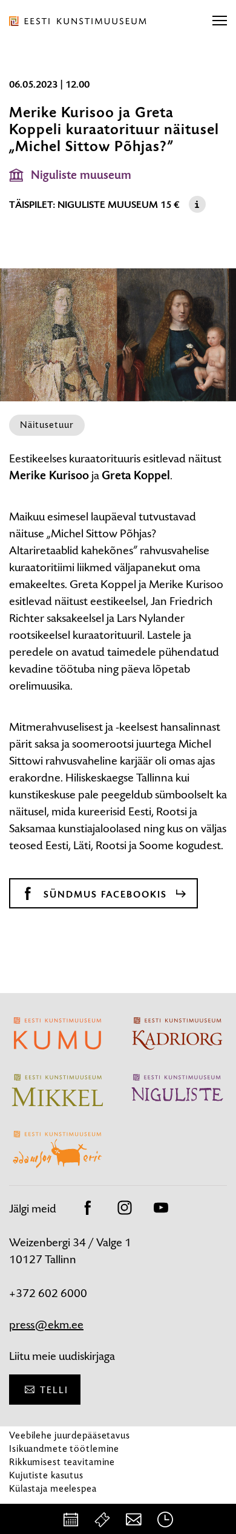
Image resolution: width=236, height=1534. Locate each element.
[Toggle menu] (219, 21)
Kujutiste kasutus (46, 1475)
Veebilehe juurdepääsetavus (69, 1435)
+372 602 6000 (48, 1293)
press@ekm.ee (46, 1325)
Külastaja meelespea (53, 1488)
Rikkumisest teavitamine (62, 1462)
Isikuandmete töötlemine (64, 1448)
